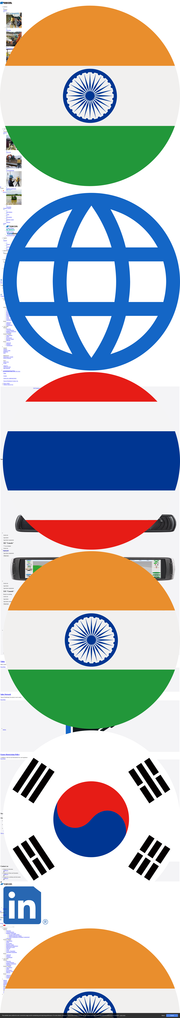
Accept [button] (172, 1015)
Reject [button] (163, 1015)
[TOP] (5, 2)
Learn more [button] (122, 1015)
